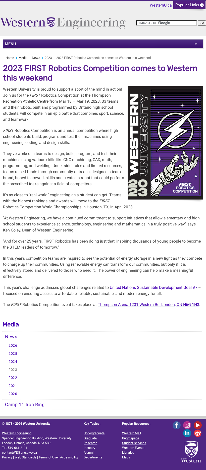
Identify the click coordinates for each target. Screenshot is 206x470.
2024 (13, 362)
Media (23, 58)
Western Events (133, 448)
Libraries (128, 452)
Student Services (134, 443)
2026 (13, 345)
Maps (126, 457)
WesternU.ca (161, 5)
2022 (13, 378)
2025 (13, 353)
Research (90, 443)
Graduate (90, 438)
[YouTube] (198, 425)
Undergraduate (94, 433)
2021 (13, 386)
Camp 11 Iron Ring (25, 404)
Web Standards (25, 457)
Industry (89, 448)
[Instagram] (188, 425)
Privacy (7, 457)
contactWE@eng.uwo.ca (19, 452)
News (36, 58)
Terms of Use (48, 457)
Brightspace (130, 438)
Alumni (88, 452)
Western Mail (131, 433)
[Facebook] (177, 425)
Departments (93, 457)
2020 (13, 394)
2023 (48, 58)
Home (10, 58)
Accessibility (69, 457)
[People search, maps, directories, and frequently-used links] (189, 6)
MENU (10, 44)
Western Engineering (16, 433)
